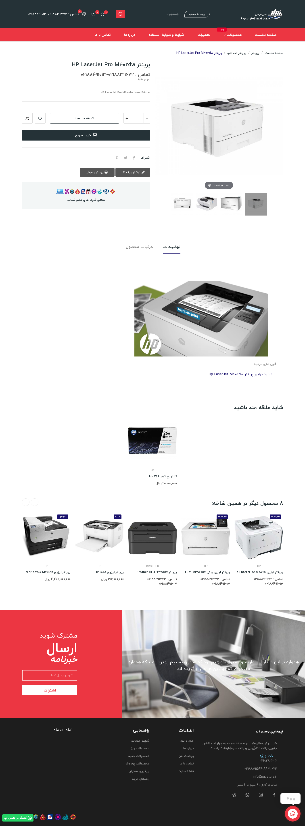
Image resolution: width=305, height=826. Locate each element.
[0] (102, 14)
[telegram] (234, 795)
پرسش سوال (95, 172)
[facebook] (274, 795)
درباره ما (188, 748)
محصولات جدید (138, 755)
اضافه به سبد (84, 118)
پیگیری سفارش (139, 771)
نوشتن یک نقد (131, 172)
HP (152, 470)
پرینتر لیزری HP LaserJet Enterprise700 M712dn (46, 572)
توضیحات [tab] (171, 247)
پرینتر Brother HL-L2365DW (156, 572)
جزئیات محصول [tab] (139, 247)
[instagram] (261, 795)
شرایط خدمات (140, 740)
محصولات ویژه (139, 748)
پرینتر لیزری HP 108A (109, 572)
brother (152, 566)
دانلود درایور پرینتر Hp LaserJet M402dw (240, 374)
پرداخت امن (186, 755)
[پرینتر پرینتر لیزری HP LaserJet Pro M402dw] (256, 204)
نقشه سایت (186, 771)
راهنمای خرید (140, 778)
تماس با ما (187, 763)
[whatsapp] (247, 795)
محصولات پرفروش (137, 763)
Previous (34, 502)
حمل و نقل (187, 740)
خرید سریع (83, 135)
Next (25, 502)
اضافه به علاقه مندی (40, 118)
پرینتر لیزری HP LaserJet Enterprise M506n (258, 572)
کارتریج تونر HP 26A (163, 476)
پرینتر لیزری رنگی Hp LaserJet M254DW (205, 572)
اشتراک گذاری (134, 157)
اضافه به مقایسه (27, 118)
